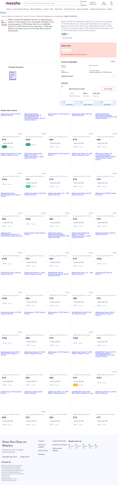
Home (3, 16)
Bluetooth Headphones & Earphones (50, 16)
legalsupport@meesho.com (9, 478)
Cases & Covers (29, 16)
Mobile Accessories (14, 16)
